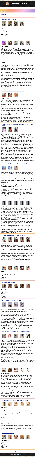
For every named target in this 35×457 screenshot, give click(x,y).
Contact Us (6, 7)
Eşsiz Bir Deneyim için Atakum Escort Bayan (11, 300)
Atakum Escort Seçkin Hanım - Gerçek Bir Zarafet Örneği (14, 235)
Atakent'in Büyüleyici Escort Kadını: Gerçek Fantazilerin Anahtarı (16, 331)
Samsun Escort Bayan (4, 9)
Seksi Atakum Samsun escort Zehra (9, 19)
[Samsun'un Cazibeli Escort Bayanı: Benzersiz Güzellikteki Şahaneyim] (4, 167)
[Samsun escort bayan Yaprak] (4, 437)
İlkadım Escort (3, 11)
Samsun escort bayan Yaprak (8, 433)
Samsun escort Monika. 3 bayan (8, 282)
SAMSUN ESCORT (19, 3)
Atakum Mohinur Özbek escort (8, 264)
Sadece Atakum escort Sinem (8, 39)
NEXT (19, 451)
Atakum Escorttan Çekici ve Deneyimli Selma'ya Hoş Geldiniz (15, 400)
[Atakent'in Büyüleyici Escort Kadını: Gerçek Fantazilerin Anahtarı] (4, 335)
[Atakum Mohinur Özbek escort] (4, 268)
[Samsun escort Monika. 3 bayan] (4, 286)
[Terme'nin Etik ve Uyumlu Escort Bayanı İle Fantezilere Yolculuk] (4, 203)
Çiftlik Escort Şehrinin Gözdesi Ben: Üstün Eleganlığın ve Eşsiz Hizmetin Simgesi (17, 125)
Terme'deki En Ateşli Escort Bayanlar (10, 365)
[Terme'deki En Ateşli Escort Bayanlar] (4, 370)
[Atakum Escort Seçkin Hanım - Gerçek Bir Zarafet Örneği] (4, 240)
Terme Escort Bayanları (17, 9)
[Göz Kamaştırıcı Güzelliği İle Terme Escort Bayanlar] (4, 95)
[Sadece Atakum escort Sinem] (4, 43)
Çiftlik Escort (29, 9)
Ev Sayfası (2, 7)
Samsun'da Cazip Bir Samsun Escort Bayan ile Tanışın (13, 61)
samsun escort (14, 7)
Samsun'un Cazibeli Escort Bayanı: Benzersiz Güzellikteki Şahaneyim (17, 163)
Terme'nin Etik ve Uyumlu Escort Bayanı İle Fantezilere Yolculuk (15, 198)
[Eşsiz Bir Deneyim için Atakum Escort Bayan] (4, 304)
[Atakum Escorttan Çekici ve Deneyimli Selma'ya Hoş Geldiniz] (4, 404)
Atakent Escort (24, 9)
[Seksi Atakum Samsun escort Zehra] (4, 23)
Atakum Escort (10, 9)
